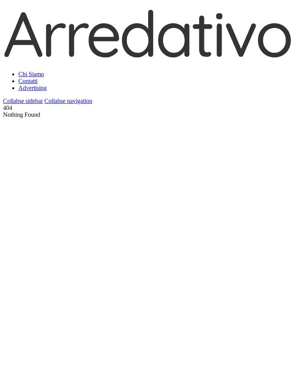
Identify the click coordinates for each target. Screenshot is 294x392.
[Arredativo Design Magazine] (147, 55)
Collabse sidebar (23, 101)
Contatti (28, 81)
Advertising (32, 88)
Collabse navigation (68, 101)
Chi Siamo (31, 74)
